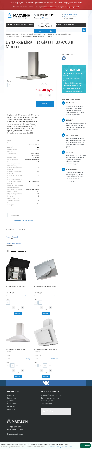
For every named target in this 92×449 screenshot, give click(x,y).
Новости (10, 395)
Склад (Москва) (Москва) (13, 243)
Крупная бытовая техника (51, 395)
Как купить (11, 398)
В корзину (18, 313)
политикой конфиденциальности (60, 447)
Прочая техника (47, 404)
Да (51, 31)
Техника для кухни (48, 401)
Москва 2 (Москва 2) (12, 237)
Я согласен (85, 445)
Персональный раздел (15, 434)
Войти (66, 14)
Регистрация (73, 14)
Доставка (10, 401)
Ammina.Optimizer (50, 7)
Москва (45, 18)
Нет (39, 31)
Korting (28, 359)
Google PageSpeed (73, 7)
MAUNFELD (54, 359)
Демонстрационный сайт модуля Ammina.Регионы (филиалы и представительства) (46, 2)
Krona (56, 296)
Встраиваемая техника (50, 398)
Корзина (66, 17)
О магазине (11, 404)
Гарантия (11, 406)
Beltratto (27, 296)
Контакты (11, 409)
